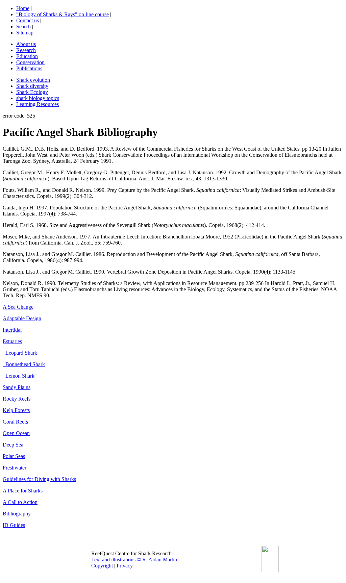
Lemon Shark (18, 376)
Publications (29, 68)
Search (23, 26)
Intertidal (12, 330)
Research (26, 50)
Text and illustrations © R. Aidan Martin (134, 559)
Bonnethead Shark (24, 364)
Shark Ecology (32, 92)
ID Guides (14, 525)
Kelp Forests (16, 410)
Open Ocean (16, 433)
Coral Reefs (15, 422)
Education (27, 56)
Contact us (27, 20)
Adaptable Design (22, 318)
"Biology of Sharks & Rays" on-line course (62, 14)
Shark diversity (32, 86)
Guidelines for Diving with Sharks (39, 479)
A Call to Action (20, 502)
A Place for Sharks (23, 490)
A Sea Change (18, 307)
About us (26, 44)
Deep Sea (13, 445)
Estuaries (12, 341)
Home (22, 8)
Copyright (102, 565)
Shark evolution (33, 80)
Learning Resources (37, 104)
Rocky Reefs (16, 399)
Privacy (125, 565)
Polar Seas (14, 456)
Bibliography (17, 513)
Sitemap (24, 32)
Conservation (30, 62)
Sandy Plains (16, 387)
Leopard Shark (20, 353)
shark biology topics (37, 98)
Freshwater (14, 468)
